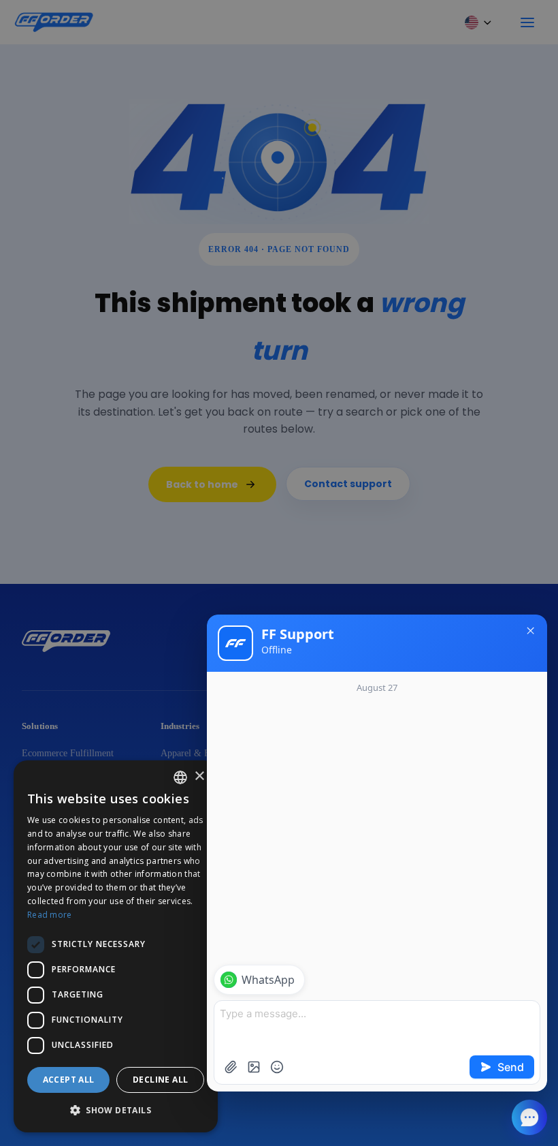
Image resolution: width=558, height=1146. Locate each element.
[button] (115, 1110)
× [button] (199, 776)
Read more (49, 914)
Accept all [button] (69, 1079)
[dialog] (116, 946)
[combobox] (180, 777)
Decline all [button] (160, 1079)
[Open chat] (529, 1117)
